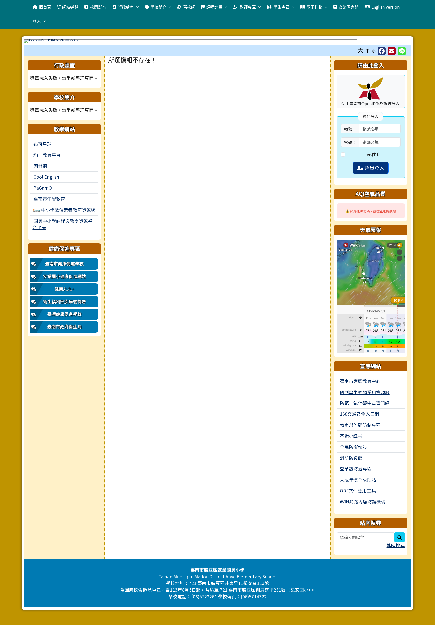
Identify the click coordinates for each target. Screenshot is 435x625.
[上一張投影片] (36, 42)
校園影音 (98, 7)
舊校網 (189, 7)
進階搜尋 (396, 545)
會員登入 (373, 167)
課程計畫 (214, 7)
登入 (37, 21)
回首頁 (45, 7)
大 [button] (360, 50)
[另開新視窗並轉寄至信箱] (392, 51)
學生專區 (281, 7)
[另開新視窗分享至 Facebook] (382, 51)
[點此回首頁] (217, 41)
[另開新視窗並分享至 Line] (402, 51)
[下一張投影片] (399, 42)
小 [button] (374, 50)
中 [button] (367, 50)
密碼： (350, 142)
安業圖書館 (349, 7)
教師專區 (248, 7)
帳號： (350, 129)
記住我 (374, 154)
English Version (385, 7)
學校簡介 (158, 7)
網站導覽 (70, 7)
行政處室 (126, 7)
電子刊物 (314, 7)
